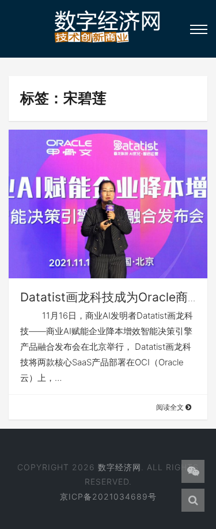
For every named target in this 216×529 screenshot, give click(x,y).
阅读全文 (170, 407)
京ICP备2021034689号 (108, 496)
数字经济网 (119, 467)
